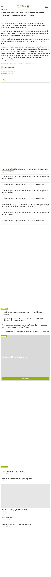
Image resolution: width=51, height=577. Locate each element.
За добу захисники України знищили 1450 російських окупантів (23, 184)
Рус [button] (46, 6)
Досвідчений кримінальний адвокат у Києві (17, 479)
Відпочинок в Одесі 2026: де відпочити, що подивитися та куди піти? (25, 169)
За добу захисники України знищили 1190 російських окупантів (22, 313)
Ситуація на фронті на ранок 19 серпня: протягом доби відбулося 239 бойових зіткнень (23, 319)
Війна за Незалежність (14, 357)
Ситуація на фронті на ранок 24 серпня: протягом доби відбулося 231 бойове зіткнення (25, 213)
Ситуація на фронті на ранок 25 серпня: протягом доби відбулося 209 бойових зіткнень (25, 191)
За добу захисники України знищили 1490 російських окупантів (23, 221)
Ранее (3, 39)
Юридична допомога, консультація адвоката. (17, 524)
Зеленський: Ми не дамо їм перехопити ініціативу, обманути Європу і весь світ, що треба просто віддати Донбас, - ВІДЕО (25, 205)
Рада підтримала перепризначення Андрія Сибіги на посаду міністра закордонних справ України (25, 326)
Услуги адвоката (7, 517)
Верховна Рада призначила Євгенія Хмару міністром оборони (25, 331)
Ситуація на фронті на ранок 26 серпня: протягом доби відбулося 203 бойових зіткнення (25, 177)
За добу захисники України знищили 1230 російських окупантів (23, 198)
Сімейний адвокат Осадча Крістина (14, 472)
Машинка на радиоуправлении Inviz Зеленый (17, 510)
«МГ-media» (26, 31)
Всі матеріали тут (25, 378)
